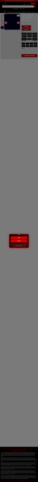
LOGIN (19, 237)
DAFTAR (19, 240)
